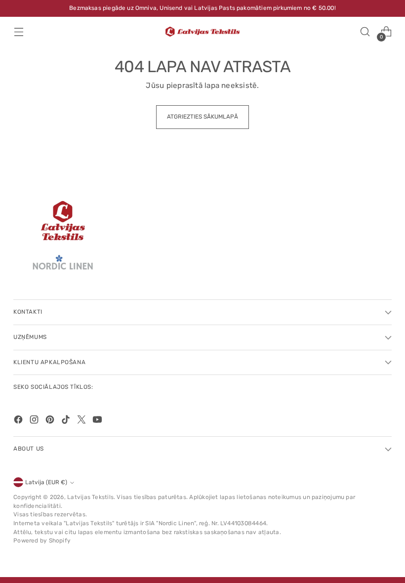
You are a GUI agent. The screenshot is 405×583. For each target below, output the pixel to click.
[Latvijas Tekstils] (202, 32)
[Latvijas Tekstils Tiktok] (67, 421)
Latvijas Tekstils (90, 497)
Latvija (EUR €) (46, 482)
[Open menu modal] (18, 32)
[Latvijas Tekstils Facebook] (19, 421)
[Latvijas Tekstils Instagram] (35, 421)
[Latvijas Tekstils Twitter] (82, 421)
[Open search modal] (365, 32)
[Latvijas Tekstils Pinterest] (51, 421)
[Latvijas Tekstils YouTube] (98, 421)
